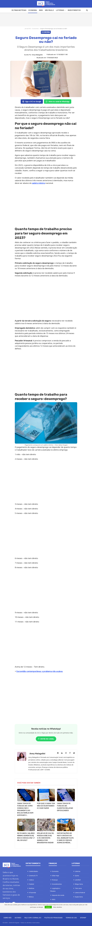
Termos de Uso (71, 918)
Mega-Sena (79, 884)
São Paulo (49, 10)
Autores (18, 918)
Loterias (60, 10)
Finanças (55, 880)
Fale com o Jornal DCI (32, 918)
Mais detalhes (57, 907)
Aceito (48, 907)
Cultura (31, 880)
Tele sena (78, 888)
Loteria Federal (80, 893)
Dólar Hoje (55, 876)
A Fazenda (32, 893)
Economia (32, 10)
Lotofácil (78, 880)
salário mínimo (38, 183)
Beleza (31, 897)
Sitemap (83, 918)
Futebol (31, 884)
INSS (41, 10)
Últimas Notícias (19, 10)
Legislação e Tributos (55, 889)
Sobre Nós (7, 918)
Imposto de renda (58, 895)
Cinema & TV (33, 876)
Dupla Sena (79, 897)
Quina (77, 876)
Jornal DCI (28, 28)
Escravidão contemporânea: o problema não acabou (39, 671)
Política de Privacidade (53, 918)
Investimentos (74, 10)
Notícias (31, 888)
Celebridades (33, 871)
